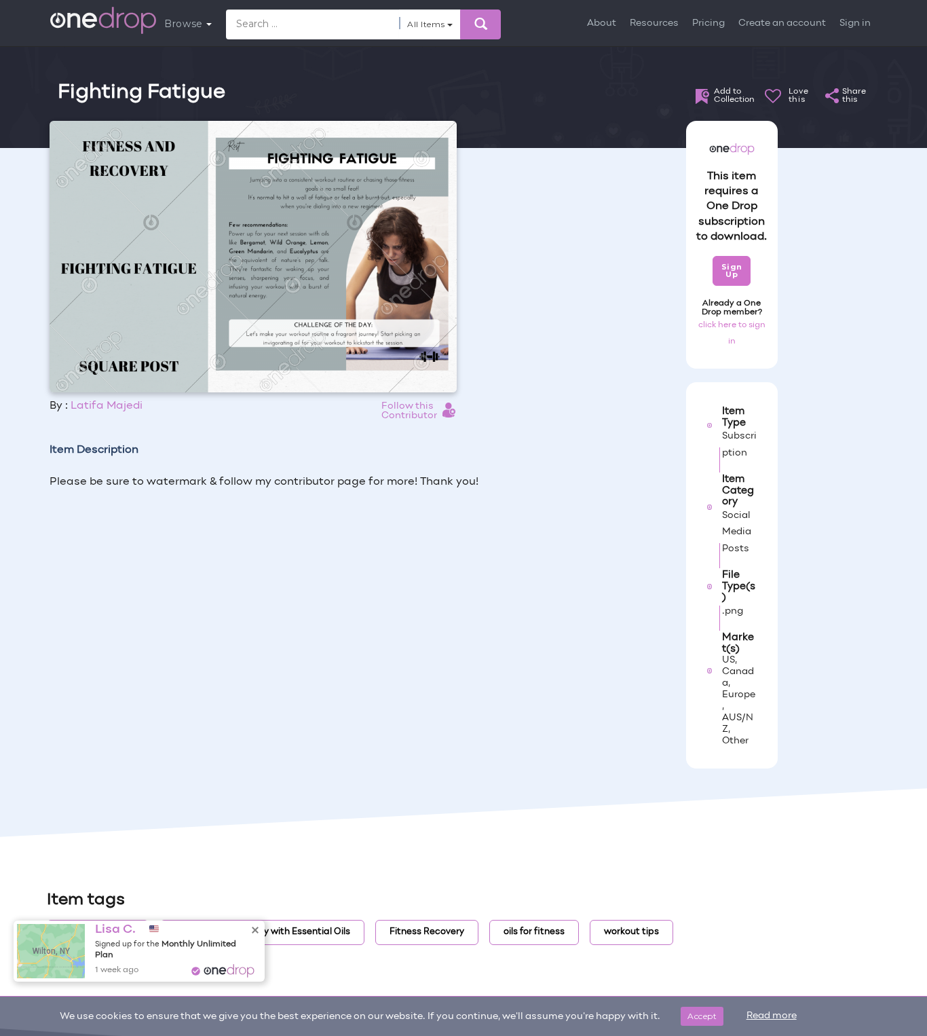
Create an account (782, 23)
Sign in (855, 23)
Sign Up (731, 270)
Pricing (708, 23)
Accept (702, 1016)
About (601, 23)
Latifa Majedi (107, 406)
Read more (771, 1016)
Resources (654, 23)
